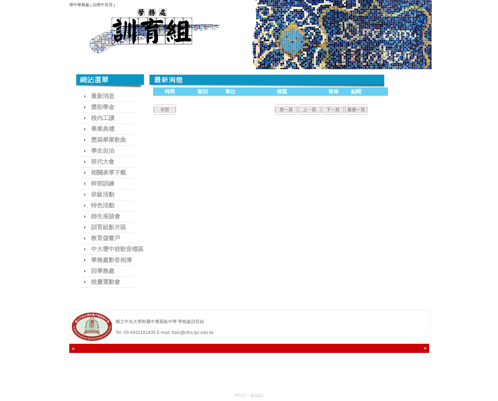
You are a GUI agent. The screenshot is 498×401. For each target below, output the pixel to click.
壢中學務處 (79, 5)
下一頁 (332, 109)
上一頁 (309, 109)
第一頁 (286, 109)
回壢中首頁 (103, 5)
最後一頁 (356, 109)
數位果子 (257, 395)
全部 (164, 109)
